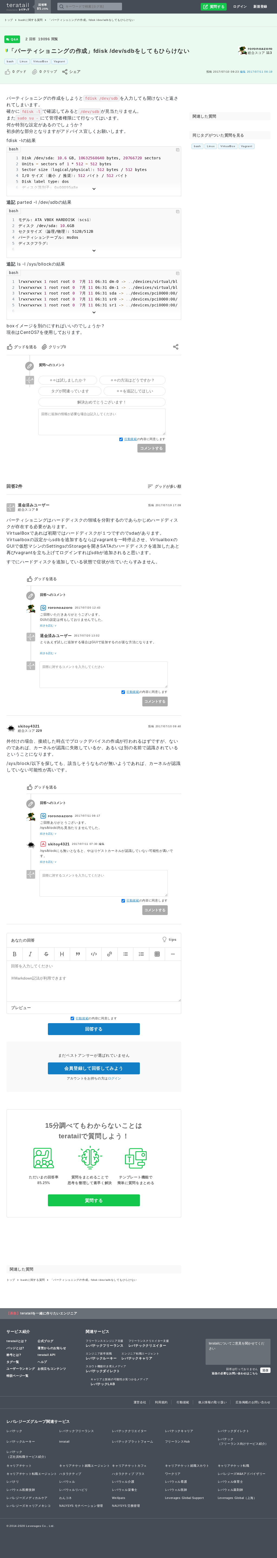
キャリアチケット (19, 1465)
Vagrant (59, 61)
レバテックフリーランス (105, 1343)
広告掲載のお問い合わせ (253, 1402)
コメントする (151, 448)
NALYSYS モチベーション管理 (81, 1505)
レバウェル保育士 (230, 1481)
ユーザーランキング (20, 1368)
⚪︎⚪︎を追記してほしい (134, 391)
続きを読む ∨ (48, 625)
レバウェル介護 (123, 1481)
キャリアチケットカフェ (129, 1465)
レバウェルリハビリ (73, 1489)
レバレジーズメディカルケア (27, 1497)
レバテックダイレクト (106, 1369)
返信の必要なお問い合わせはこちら (235, 1373)
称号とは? (13, 1354)
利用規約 (161, 1402)
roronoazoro (260, 48)
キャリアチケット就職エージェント (84, 1465)
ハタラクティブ (70, 1473)
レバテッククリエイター (148, 1343)
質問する (94, 1200)
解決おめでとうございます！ (102, 402)
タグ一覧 (12, 1361)
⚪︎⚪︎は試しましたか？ (68, 380)
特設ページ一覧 (17, 1375)
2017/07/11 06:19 (256, 71)
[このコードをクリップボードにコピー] (177, 150)
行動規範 (130, 439)
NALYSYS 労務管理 (126, 1505)
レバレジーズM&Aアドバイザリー (242, 1473)
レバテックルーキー (101, 1356)
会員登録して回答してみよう (93, 1068)
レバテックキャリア (140, 1356)
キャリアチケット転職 (233, 1465)
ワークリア (173, 1473)
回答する (94, 1029)
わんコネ (65, 1497)
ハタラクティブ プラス (128, 1473)
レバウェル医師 (176, 1489)
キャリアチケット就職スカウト (187, 1465)
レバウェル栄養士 (124, 1489)
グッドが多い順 (168, 486)
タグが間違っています (70, 391)
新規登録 (260, 6)
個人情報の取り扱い (212, 1402)
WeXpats (118, 1497)
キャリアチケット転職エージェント (31, 1473)
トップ (8, 19)
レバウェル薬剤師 (230, 1489)
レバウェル (67, 1481)
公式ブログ (46, 1341)
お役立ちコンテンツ (52, 1368)
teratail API (46, 1354)
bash (10, 61)
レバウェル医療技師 (20, 1489)
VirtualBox (40, 61)
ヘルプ (42, 1361)
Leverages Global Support (184, 1497)
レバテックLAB (120, 1382)
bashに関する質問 (30, 19)
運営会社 (140, 1402)
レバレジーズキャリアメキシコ (28, 1505)
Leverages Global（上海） (237, 1497)
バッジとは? (15, 1348)
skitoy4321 (29, 726)
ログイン (240, 6)
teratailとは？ (16, 1341)
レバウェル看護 (176, 1481)
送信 (265, 1370)
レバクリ (12, 1481)
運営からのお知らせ (52, 1348)
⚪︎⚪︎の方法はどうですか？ (132, 380)
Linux (24, 61)
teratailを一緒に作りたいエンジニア (48, 1313)
